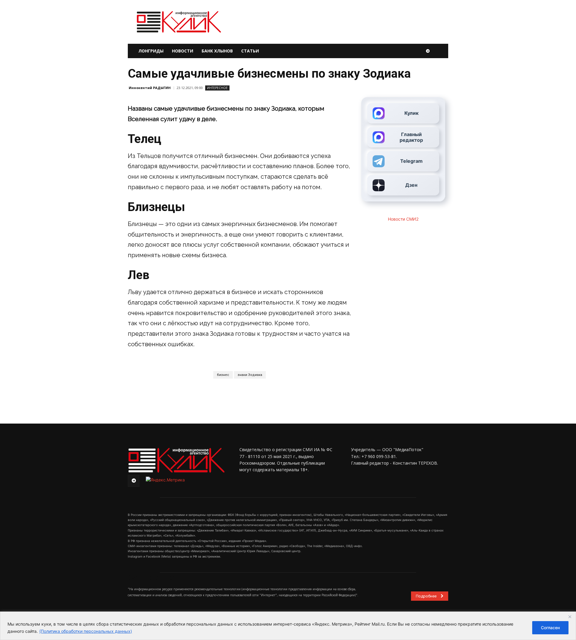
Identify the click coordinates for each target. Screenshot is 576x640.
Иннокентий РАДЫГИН (150, 87)
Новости (182, 51)
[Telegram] (427, 51)
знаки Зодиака (250, 375)
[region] (288, 626)
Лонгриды (151, 51)
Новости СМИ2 (403, 219)
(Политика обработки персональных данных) (85, 631)
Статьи (250, 51)
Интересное (217, 88)
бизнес (223, 375)
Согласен (550, 627)
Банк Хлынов (217, 51)
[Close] (569, 616)
